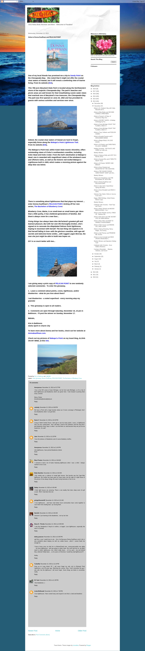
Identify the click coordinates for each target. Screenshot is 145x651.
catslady (36, 407)
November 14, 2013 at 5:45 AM (48, 487)
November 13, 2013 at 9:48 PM (49, 407)
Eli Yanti (36, 580)
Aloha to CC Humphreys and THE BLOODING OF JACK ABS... (103, 178)
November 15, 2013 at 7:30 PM (54, 591)
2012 (94, 272)
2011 (94, 274)
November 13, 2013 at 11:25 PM (47, 436)
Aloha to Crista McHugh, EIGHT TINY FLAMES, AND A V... (105, 125)
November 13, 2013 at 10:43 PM (49, 420)
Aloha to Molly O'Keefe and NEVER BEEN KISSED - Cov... (104, 209)
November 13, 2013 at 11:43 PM (51, 447)
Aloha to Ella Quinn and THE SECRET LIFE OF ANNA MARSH (105, 217)
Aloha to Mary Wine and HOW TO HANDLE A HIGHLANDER (103, 221)
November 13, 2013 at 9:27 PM (51, 387)
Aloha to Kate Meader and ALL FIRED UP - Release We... (105, 213)
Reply (36, 401)
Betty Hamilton (38, 473)
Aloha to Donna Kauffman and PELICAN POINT (102, 182)
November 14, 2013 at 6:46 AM (49, 513)
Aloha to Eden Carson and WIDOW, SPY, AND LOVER (104, 225)
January (96, 269)
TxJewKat (37, 564)
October (96, 254)
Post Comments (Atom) (43, 634)
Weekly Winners (98, 152)
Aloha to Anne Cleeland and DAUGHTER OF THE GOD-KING (104, 168)
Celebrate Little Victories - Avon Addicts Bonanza (103, 245)
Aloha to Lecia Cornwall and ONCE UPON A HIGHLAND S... (104, 237)
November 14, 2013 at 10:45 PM (53, 536)
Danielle (36, 513)
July (95, 261)
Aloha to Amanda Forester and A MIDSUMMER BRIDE (103, 137)
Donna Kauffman (46, 378)
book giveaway (37, 378)
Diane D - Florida (39, 524)
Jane (35, 436)
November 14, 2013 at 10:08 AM (54, 524)
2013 (94, 101)
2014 (94, 98)
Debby (36, 487)
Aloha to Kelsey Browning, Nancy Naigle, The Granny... (103, 229)
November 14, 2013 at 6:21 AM (55, 500)
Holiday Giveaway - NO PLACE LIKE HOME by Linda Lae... (104, 149)
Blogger (88, 645)
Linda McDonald (39, 591)
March (96, 264)
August (96, 259)
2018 (94, 88)
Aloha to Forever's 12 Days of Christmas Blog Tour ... (102, 117)
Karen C (36, 420)
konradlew (76, 645)
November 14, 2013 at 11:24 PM (50, 564)
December (97, 103)
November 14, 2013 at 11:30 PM (49, 580)
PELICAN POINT (57, 378)
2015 (94, 96)
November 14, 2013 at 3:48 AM (52, 460)
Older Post (82, 631)
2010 (94, 277)
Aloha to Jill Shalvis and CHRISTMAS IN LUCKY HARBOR (105, 145)
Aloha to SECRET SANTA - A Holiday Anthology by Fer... (104, 121)
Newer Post (32, 631)
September (97, 256)
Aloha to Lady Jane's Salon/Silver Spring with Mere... (103, 186)
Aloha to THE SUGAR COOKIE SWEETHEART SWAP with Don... (104, 172)
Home (57, 631)
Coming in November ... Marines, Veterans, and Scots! (103, 250)
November (97, 106)
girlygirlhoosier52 (39, 500)
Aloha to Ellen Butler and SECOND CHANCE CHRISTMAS (104, 112)
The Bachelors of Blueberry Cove (72, 378)
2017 (94, 91)
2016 (94, 93)
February (97, 266)
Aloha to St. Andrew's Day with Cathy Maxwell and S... (104, 108)
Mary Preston (38, 460)
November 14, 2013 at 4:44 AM (53, 473)
